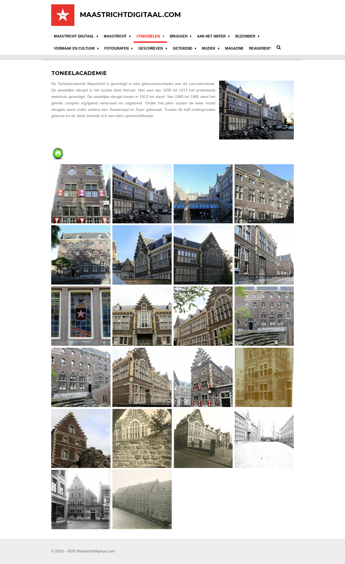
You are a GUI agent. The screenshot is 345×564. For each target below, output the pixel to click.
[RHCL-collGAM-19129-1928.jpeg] (264, 377)
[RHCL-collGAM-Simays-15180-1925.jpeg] (141, 499)
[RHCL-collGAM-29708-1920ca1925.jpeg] (141, 438)
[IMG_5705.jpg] (81, 377)
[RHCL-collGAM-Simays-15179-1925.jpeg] (81, 499)
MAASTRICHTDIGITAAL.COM (130, 15)
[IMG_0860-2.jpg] (203, 255)
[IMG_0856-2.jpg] (203, 193)
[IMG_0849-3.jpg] (81, 193)
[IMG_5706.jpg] (141, 377)
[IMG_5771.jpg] (81, 438)
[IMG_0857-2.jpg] (264, 193)
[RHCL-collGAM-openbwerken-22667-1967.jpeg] (264, 438)
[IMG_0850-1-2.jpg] (141, 193)
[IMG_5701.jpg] (81, 316)
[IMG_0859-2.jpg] (141, 255)
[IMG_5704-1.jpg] (264, 316)
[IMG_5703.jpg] (203, 316)
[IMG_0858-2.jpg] (81, 255)
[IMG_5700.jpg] (264, 255)
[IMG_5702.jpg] (141, 316)
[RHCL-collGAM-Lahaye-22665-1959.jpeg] (203, 438)
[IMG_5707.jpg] (203, 377)
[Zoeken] (279, 48)
